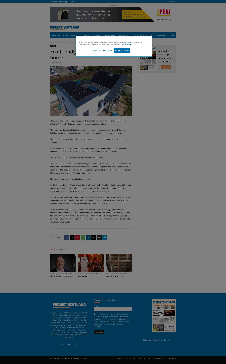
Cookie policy (126, 44)
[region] (114, 46)
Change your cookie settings (102, 50)
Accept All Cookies (122, 50)
